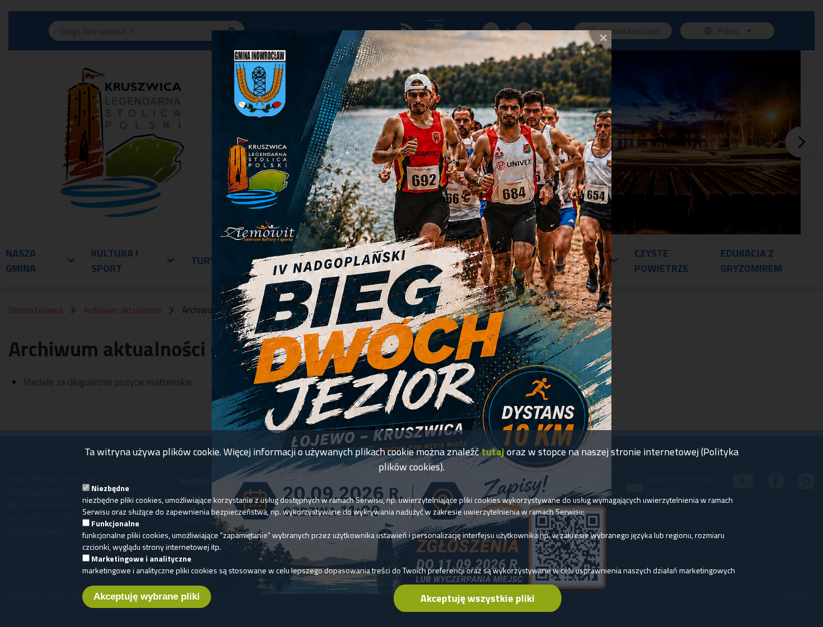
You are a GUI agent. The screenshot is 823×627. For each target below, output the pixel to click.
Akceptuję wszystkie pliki (477, 598)
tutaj (492, 451)
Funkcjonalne (115, 523)
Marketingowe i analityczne (141, 558)
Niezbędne (110, 488)
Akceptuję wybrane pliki (146, 596)
